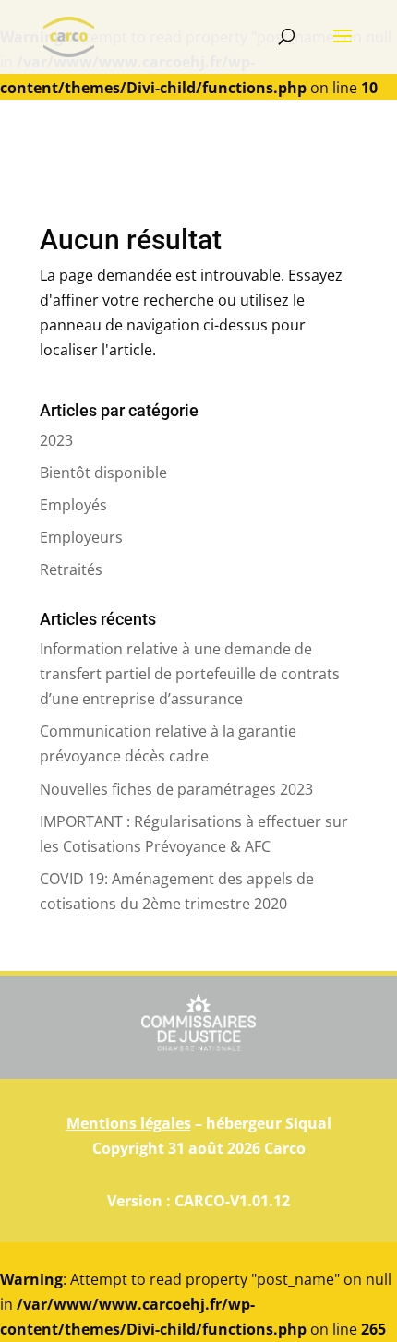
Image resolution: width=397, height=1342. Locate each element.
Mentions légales (128, 1123)
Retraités (71, 569)
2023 (56, 440)
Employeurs (81, 537)
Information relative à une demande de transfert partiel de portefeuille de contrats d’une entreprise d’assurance (190, 674)
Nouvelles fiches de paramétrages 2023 (176, 789)
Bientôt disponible (105, 472)
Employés (73, 505)
